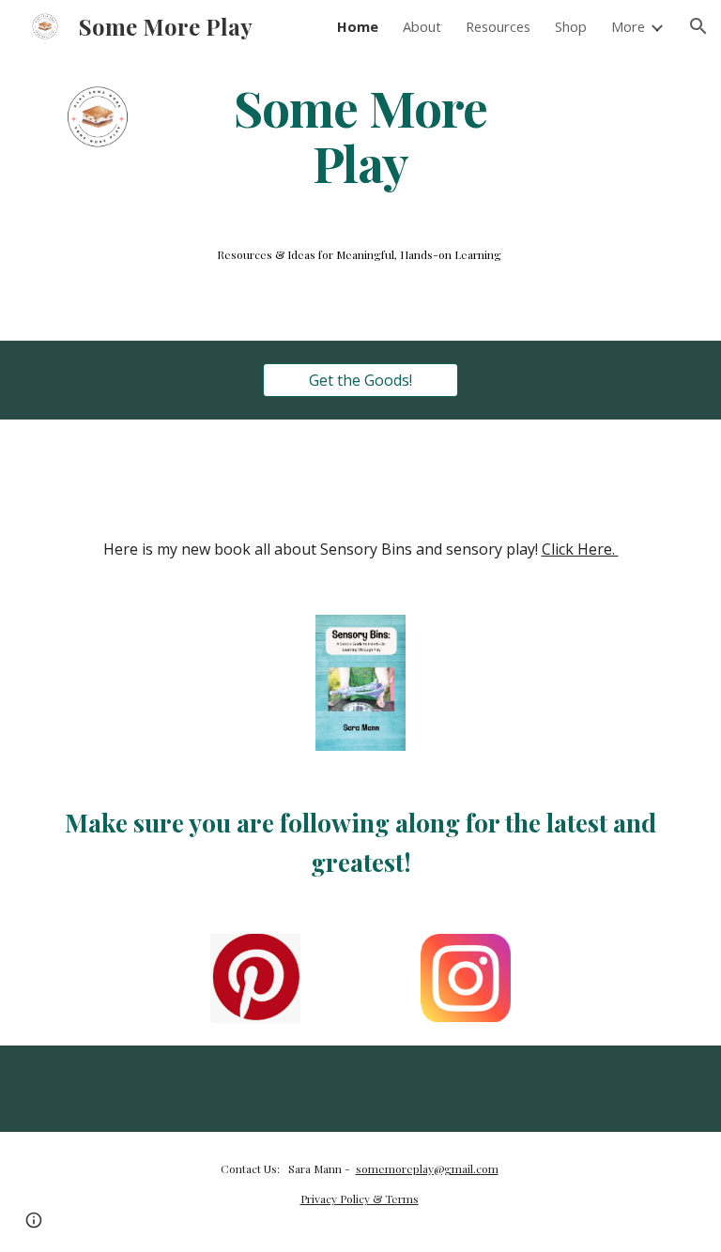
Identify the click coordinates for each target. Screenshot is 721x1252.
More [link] (628, 26)
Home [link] (357, 26)
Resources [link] (498, 26)
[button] (698, 26)
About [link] (422, 26)
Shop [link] (571, 26)
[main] (360, 134)
